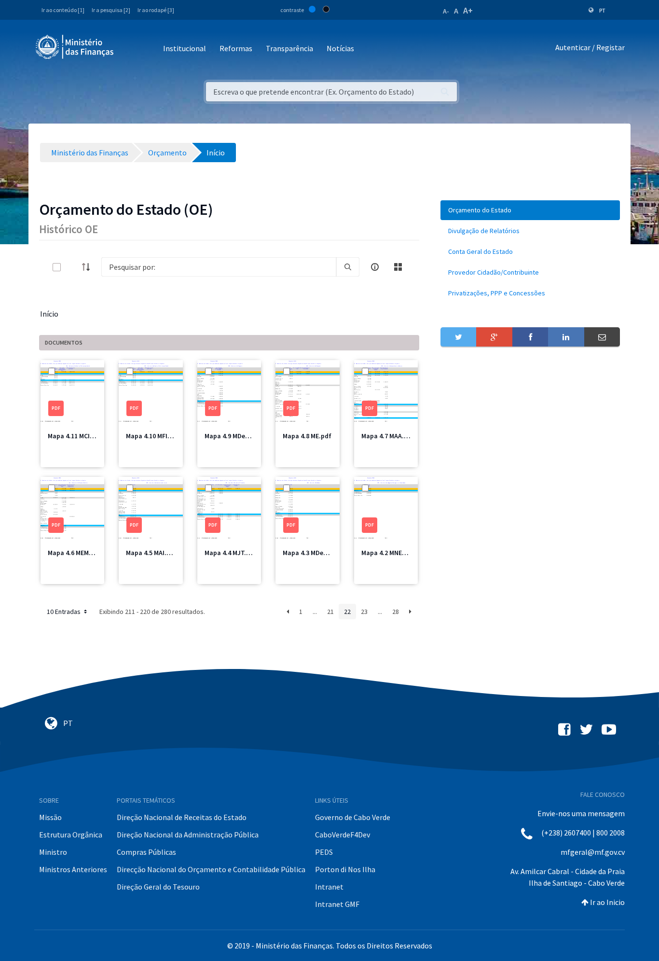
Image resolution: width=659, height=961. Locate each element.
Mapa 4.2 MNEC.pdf (389, 552)
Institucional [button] (184, 48)
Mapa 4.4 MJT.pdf (231, 552)
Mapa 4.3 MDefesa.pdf (316, 552)
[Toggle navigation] (129, 49)
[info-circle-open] (375, 267)
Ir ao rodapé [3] (155, 10)
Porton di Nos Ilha (345, 869)
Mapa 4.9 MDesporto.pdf (241, 436)
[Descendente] (88, 267)
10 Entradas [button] (64, 611)
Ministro (53, 852)
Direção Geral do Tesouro (158, 886)
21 (330, 611)
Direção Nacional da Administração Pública (188, 834)
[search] (348, 267)
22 (347, 611)
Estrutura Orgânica (70, 834)
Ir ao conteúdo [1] (62, 10)
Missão (50, 817)
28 (395, 611)
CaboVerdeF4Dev (342, 834)
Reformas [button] (236, 48)
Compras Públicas (146, 852)
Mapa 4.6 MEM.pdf (74, 552)
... (315, 611)
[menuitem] (530, 210)
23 (364, 611)
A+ (468, 10)
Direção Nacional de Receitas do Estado (182, 817)
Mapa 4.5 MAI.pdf (151, 552)
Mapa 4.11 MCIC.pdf (77, 436)
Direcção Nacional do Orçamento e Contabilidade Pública (211, 869)
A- (446, 11)
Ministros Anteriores (73, 869)
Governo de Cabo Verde (352, 817)
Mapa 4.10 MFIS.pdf (155, 436)
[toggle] (72, 267)
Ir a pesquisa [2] (111, 10)
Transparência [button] (289, 48)
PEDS (324, 852)
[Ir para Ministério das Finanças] (75, 47)
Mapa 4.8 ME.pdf (307, 436)
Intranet (329, 886)
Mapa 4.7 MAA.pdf (387, 436)
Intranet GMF (337, 904)
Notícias (340, 48)
